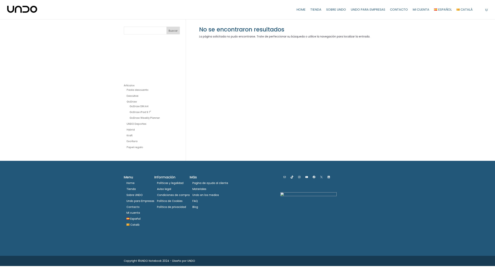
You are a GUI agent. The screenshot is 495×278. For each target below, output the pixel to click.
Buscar (173, 31)
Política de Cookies (170, 201)
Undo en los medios (205, 195)
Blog (195, 207)
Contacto (399, 10)
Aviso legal (164, 189)
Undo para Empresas (368, 10)
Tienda (315, 10)
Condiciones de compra (173, 195)
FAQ (195, 201)
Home (301, 10)
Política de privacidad (171, 207)
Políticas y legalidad (170, 183)
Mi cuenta (421, 10)
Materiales (199, 189)
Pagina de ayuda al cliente (210, 183)
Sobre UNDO (336, 10)
